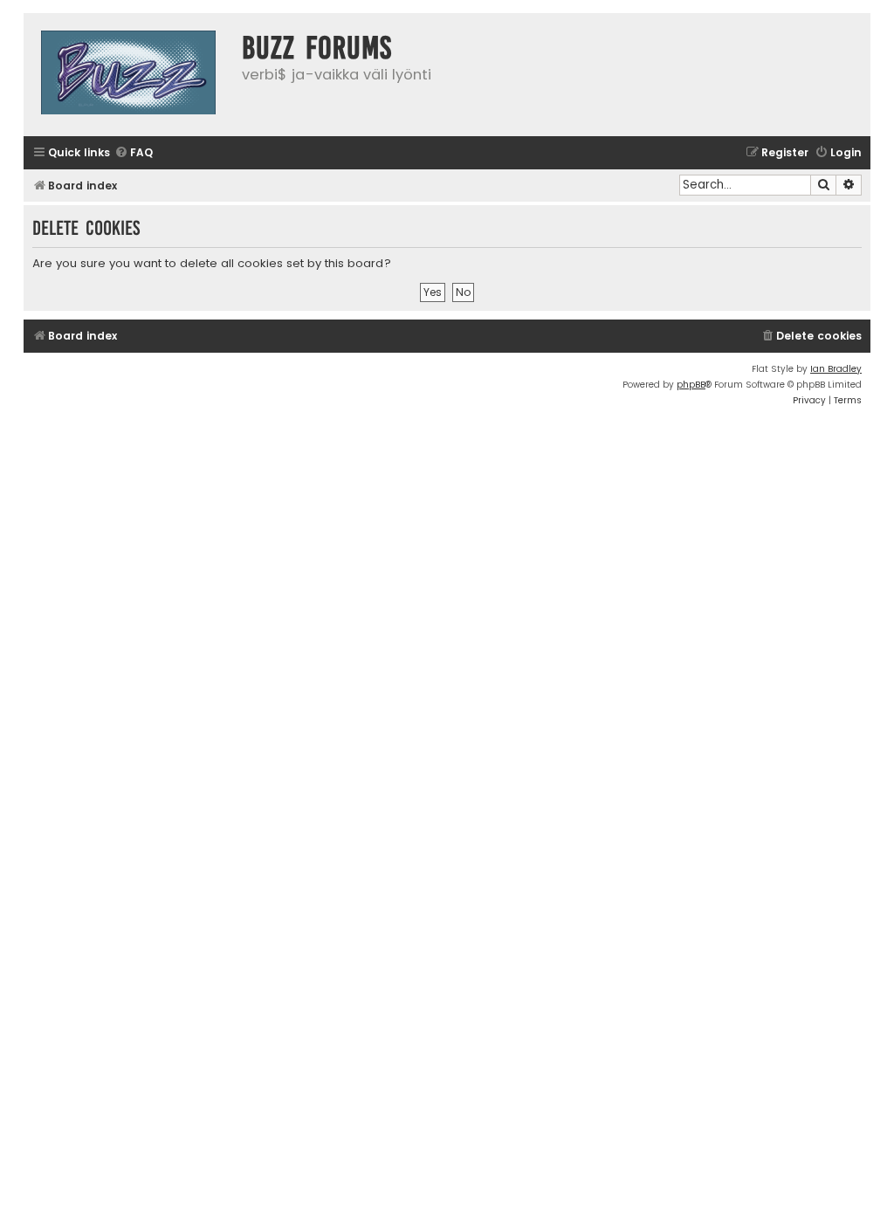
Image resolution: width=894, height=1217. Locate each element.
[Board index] (128, 74)
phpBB (691, 384)
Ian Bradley (836, 368)
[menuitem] (133, 153)
